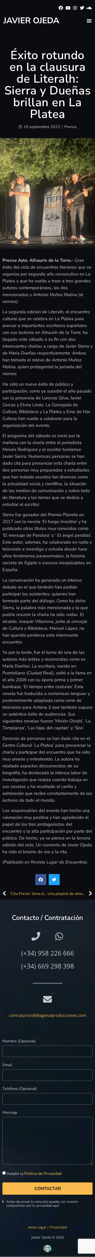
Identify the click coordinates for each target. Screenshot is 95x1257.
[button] (89, 20)
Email (7, 1065)
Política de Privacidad (42, 1173)
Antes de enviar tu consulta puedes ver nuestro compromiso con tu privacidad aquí (42, 1203)
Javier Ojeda (31, 20)
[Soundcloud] (89, 8)
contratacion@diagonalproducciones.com (47, 1015)
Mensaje (9, 1113)
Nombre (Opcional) (19, 1041)
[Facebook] (61, 8)
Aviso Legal (37, 1227)
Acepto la (34, 1173)
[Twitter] (82, 8)
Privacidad (58, 1227)
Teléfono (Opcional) (19, 1089)
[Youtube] (68, 8)
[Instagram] (75, 8)
